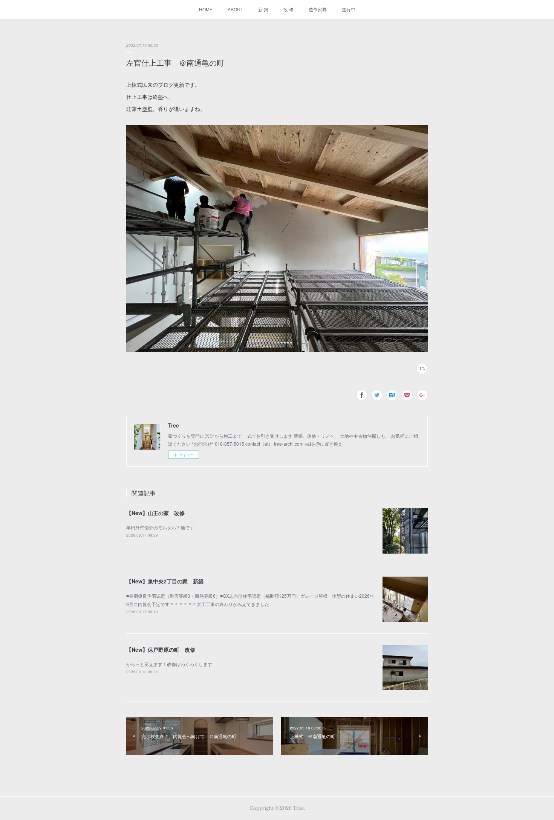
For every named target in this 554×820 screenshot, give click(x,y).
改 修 (288, 9)
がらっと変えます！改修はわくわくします (169, 664)
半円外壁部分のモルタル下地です (160, 527)
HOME (206, 9)
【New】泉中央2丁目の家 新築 (165, 581)
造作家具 (318, 9)
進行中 (348, 9)
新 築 (263, 9)
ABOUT (235, 9)
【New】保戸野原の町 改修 (160, 649)
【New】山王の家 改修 (155, 513)
